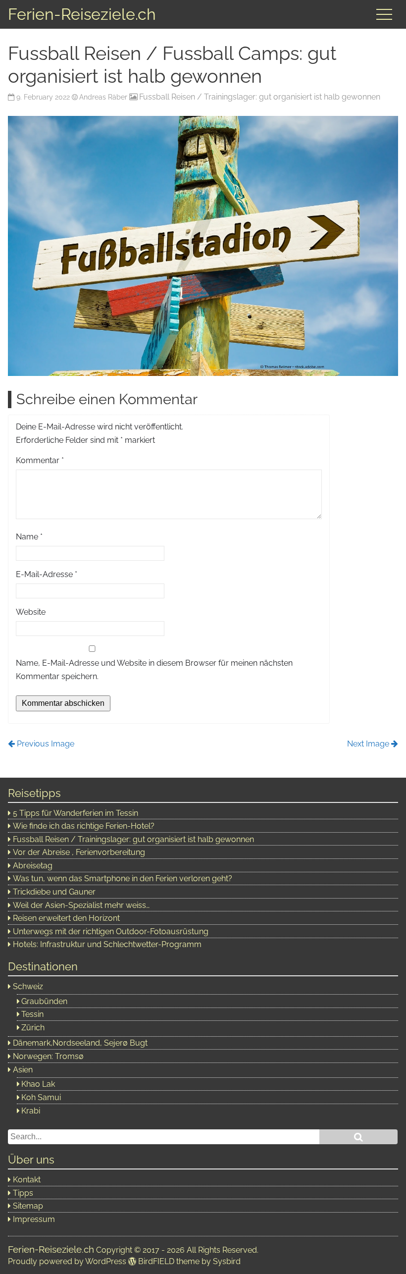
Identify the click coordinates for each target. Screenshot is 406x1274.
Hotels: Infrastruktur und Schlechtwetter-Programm (107, 944)
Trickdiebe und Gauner (54, 892)
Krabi (30, 1110)
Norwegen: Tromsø (48, 1056)
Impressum (34, 1219)
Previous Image (45, 743)
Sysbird (227, 1261)
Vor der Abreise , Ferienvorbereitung (79, 852)
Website (31, 612)
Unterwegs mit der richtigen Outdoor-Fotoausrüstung (110, 931)
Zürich (33, 1027)
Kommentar (40, 460)
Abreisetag (32, 865)
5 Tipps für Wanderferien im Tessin (75, 813)
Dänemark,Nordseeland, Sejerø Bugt (80, 1043)
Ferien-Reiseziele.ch (82, 14)
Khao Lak (38, 1084)
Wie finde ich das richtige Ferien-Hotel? (83, 826)
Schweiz (28, 986)
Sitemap (28, 1206)
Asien (23, 1069)
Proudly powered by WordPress (67, 1261)
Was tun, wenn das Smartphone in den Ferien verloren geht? (122, 878)
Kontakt (27, 1179)
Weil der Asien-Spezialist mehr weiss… (81, 905)
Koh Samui (41, 1097)
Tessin (32, 1014)
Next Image (368, 743)
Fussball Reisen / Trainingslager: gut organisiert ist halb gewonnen (259, 97)
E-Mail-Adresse (46, 574)
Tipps (23, 1193)
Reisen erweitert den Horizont (66, 918)
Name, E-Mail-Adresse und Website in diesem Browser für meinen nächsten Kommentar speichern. (154, 669)
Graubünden (44, 1001)
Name (29, 536)
